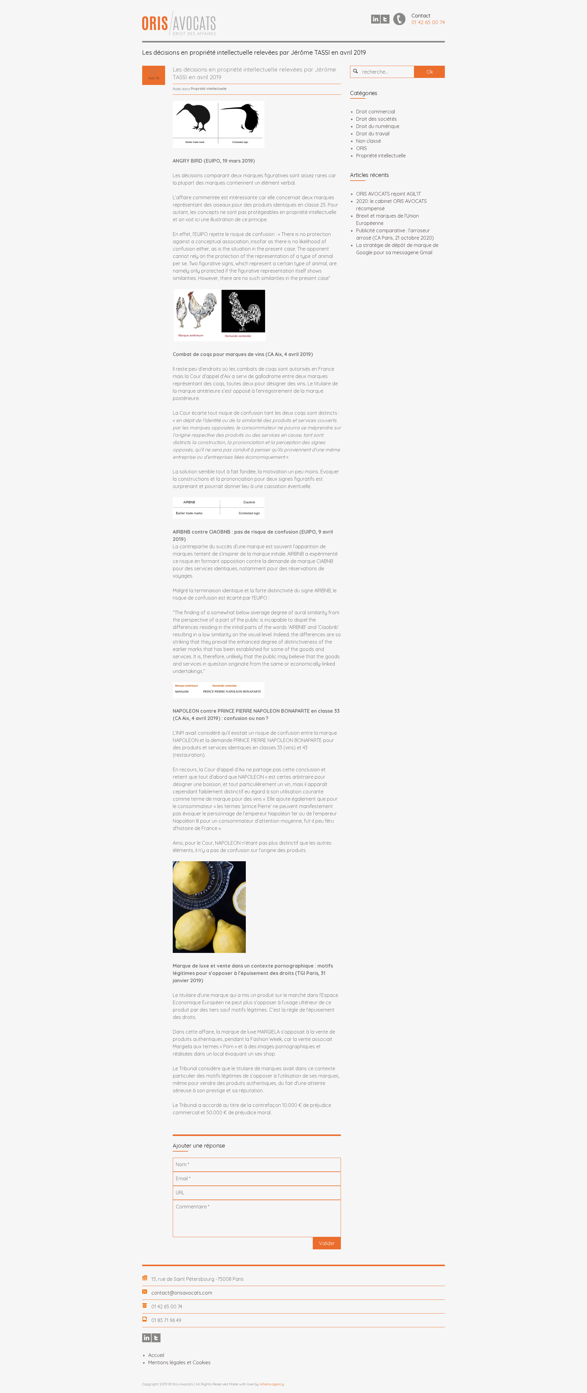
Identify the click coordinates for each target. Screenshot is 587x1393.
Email (183, 1178)
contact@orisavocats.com (181, 1293)
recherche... (375, 72)
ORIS (361, 148)
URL (180, 1192)
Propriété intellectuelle (209, 88)
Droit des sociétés (376, 119)
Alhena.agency (272, 1384)
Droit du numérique (377, 126)
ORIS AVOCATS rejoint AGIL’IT (388, 194)
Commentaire (192, 1207)
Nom (182, 1164)
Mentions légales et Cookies (179, 1362)
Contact (421, 15)
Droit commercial (375, 111)
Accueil (156, 1355)
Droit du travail (372, 133)
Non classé (368, 141)
